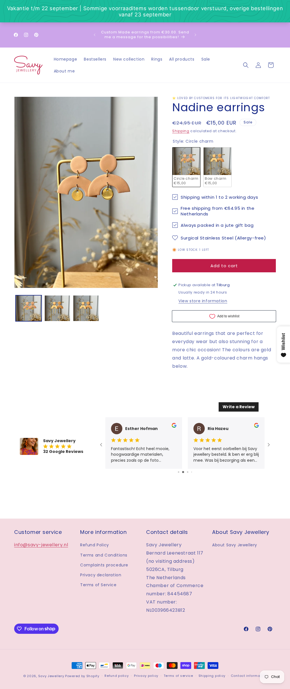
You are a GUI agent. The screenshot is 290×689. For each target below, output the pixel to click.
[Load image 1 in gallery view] (29, 308)
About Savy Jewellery (234, 545)
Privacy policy (146, 675)
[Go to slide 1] (178, 472)
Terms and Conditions (103, 555)
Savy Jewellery (51, 676)
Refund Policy (94, 545)
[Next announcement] (195, 34)
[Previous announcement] (94, 34)
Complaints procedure (104, 565)
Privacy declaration (100, 575)
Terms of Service (98, 585)
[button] (246, 65)
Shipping (180, 131)
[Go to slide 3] (187, 472)
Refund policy (117, 675)
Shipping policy (212, 675)
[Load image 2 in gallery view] (57, 308)
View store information (202, 301)
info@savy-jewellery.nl (41, 545)
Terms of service (178, 675)
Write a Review (239, 407)
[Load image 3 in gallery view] (86, 308)
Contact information (249, 675)
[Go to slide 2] (183, 472)
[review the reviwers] (174, 426)
